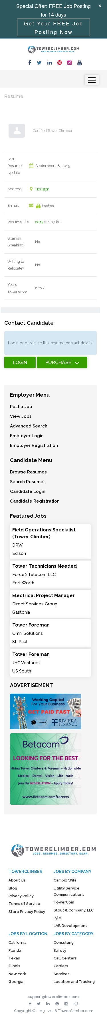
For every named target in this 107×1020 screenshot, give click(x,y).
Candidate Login (27, 491)
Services (62, 974)
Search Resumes (28, 481)
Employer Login (27, 435)
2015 (39, 222)
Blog (13, 888)
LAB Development (70, 925)
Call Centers (65, 958)
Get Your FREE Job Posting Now (53, 27)
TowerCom (64, 902)
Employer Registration (34, 445)
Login (20, 362)
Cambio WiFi (65, 880)
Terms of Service (24, 903)
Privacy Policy (21, 896)
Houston (42, 189)
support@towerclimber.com (53, 997)
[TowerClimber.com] (53, 49)
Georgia (16, 981)
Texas (14, 958)
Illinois (14, 966)
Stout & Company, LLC (74, 910)
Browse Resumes (28, 472)
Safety (60, 950)
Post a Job (21, 406)
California (18, 942)
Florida (15, 950)
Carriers (61, 966)
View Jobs (21, 416)
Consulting (64, 942)
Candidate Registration (35, 501)
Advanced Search (28, 426)
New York (17, 974)
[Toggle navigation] (92, 80)
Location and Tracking (74, 981)
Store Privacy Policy (27, 911)
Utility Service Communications (69, 891)
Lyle (57, 918)
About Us (17, 880)
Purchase (58, 362)
